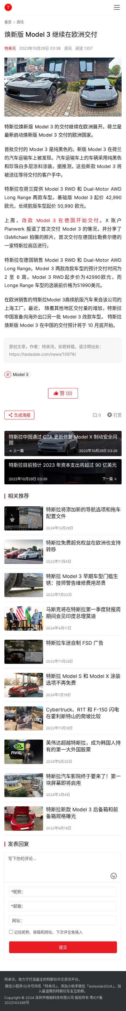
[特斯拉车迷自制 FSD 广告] (23, 652)
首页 (7, 22)
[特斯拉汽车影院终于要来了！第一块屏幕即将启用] (23, 785)
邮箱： (18, 905)
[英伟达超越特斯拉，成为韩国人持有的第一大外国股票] (23, 752)
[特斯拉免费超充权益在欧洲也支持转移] (23, 552)
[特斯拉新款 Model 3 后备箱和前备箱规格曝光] (23, 818)
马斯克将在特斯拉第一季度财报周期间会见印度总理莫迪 (83, 613)
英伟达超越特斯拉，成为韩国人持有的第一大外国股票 (83, 746)
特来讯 (10, 48)
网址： (18, 920)
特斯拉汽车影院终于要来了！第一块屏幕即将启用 (83, 779)
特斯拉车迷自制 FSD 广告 (74, 643)
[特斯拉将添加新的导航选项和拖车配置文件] (23, 518)
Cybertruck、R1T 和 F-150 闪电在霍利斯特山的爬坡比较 (82, 713)
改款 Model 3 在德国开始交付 (61, 220)
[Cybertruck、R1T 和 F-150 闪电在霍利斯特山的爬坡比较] (23, 718)
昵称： (18, 891)
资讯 (68, 48)
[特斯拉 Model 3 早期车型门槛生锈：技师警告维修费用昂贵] (23, 585)
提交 (63, 947)
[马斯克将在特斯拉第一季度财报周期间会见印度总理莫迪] (23, 618)
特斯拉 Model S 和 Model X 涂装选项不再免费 (83, 679)
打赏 (113, 414)
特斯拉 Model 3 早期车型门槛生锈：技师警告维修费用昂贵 (82, 579)
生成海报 (21, 414)
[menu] (117, 7)
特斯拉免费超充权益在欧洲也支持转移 (83, 546)
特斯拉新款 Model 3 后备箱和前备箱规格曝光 (82, 813)
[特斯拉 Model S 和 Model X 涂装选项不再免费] (23, 685)
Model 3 (20, 374)
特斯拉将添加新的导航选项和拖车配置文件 (83, 513)
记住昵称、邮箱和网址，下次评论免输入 (48, 932)
